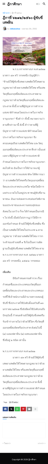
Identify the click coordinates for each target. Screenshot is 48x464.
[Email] (29, 409)
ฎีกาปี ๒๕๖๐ (17, 13)
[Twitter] (11, 409)
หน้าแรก (6, 13)
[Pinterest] (23, 409)
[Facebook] (5, 409)
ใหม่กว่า (7, 443)
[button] (3, 4)
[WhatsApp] (17, 409)
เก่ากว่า (41, 443)
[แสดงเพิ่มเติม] (35, 409)
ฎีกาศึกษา (14, 4)
